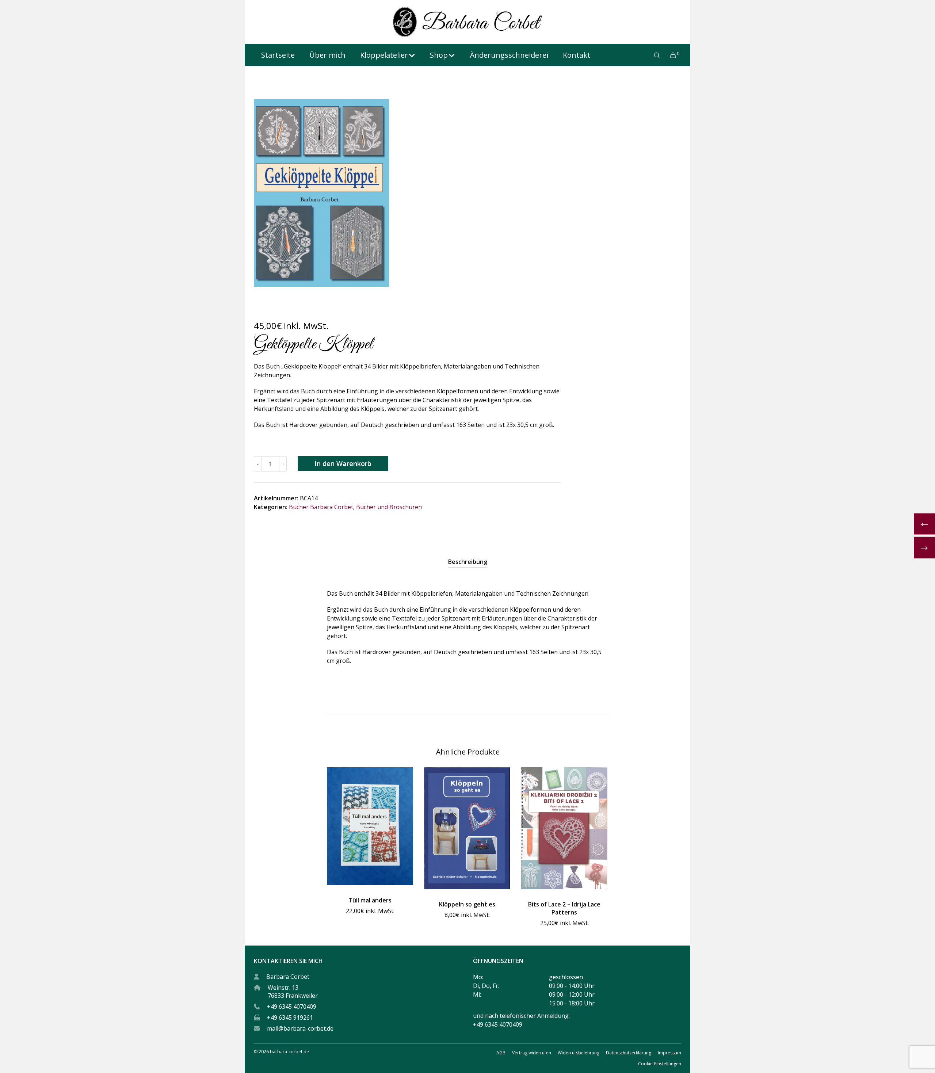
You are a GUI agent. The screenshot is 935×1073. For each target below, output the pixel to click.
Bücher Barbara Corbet (321, 507)
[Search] (652, 55)
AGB (500, 1053)
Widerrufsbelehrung (578, 1053)
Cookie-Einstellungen (659, 1064)
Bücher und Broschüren (389, 507)
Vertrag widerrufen (531, 1053)
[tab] (467, 561)
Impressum (669, 1053)
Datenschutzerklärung (628, 1053)
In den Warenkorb (342, 463)
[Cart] (668, 55)
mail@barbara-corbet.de (300, 1028)
